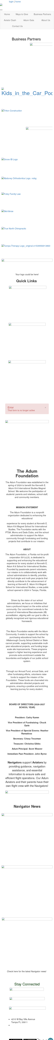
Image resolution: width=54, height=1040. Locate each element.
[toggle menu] (1, 9)
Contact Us (17, 26)
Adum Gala (28, 20)
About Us (45, 20)
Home (7, 14)
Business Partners (42, 14)
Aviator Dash (10, 20)
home (18, 1)
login (11, 1)
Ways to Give (22, 14)
